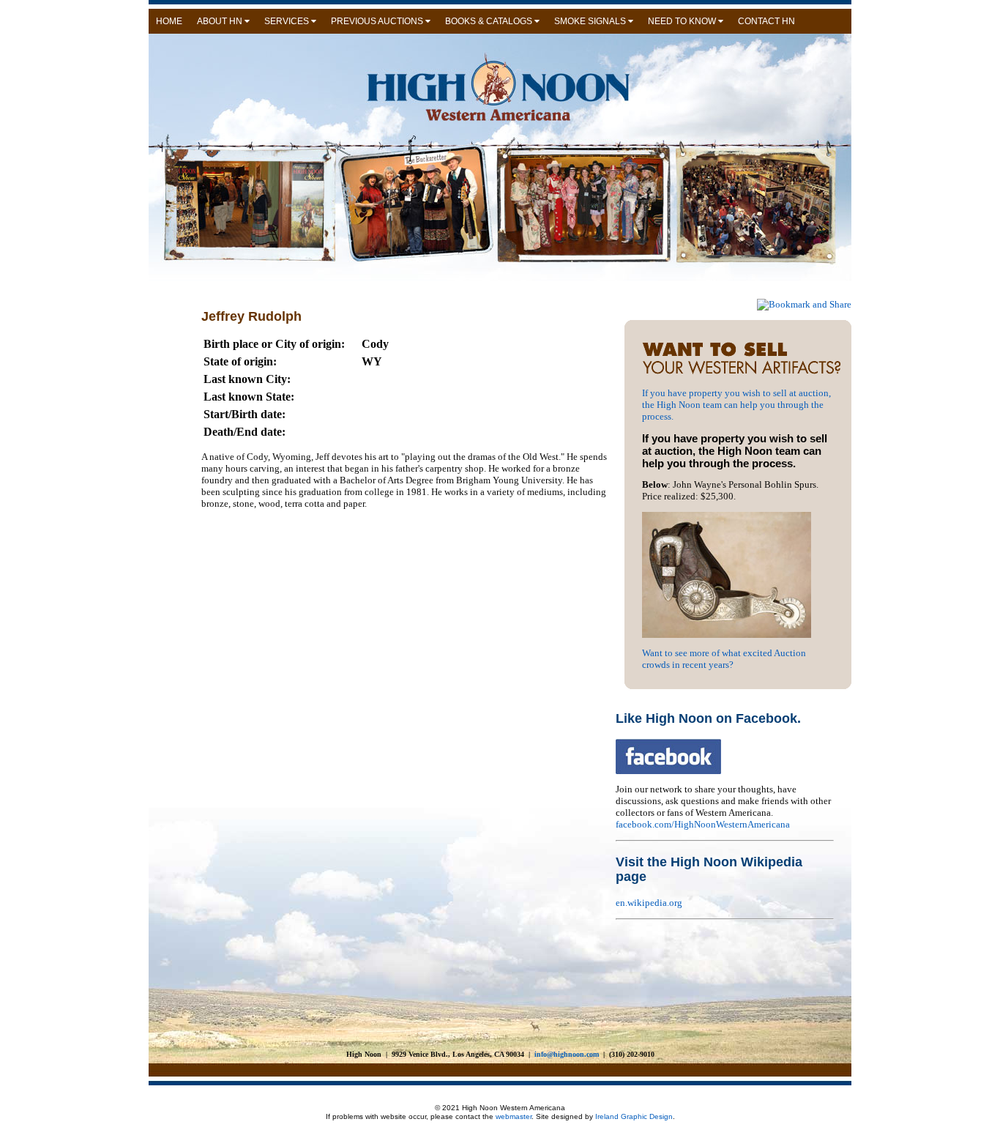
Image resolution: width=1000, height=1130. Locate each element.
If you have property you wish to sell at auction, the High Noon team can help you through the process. (736, 404)
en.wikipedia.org (649, 902)
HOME (169, 21)
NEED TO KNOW (683, 21)
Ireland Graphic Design (633, 1116)
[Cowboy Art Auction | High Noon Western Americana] (746, 372)
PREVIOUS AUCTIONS (378, 21)
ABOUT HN (221, 21)
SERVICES (287, 21)
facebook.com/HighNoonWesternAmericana (703, 824)
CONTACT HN (766, 21)
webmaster (513, 1116)
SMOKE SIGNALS (591, 21)
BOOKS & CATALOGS (489, 21)
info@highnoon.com (566, 1054)
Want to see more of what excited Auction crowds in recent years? (724, 658)
